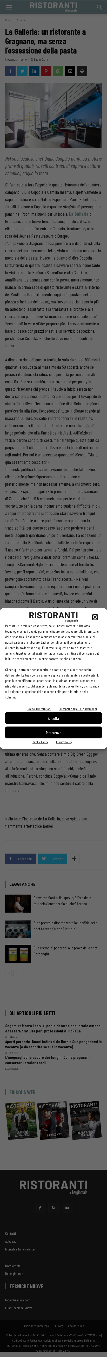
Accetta (53, 718)
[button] (95, 617)
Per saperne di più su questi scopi (78, 708)
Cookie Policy (40, 742)
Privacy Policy (64, 742)
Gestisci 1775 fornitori (39, 708)
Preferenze (53, 732)
